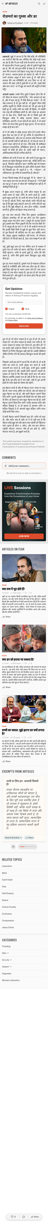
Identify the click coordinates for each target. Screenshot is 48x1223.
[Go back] (3, 3)
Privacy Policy (13, 320)
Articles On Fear (13, 549)
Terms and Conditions (35, 318)
